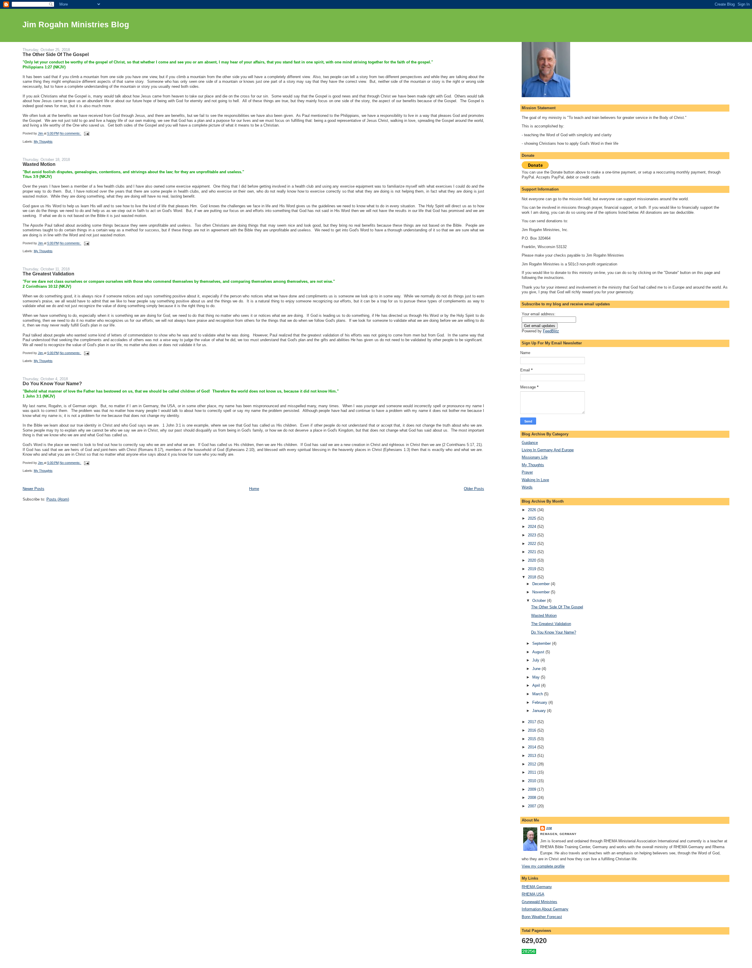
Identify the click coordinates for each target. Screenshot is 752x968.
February (540, 702)
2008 (532, 797)
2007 (532, 806)
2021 (532, 552)
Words (527, 487)
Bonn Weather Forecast (542, 917)
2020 (532, 560)
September (542, 643)
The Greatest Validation (48, 273)
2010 (532, 781)
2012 (532, 764)
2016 (532, 730)
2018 (532, 577)
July (536, 660)
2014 (532, 747)
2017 (532, 722)
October (539, 600)
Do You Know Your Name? (52, 383)
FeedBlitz (551, 331)
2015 (532, 739)
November (541, 592)
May (536, 677)
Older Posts (474, 488)
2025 (532, 518)
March (538, 694)
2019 (532, 569)
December (541, 584)
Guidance (530, 442)
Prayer (527, 472)
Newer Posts (33, 488)
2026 (532, 510)
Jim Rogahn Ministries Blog (75, 24)
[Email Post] (86, 133)
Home (254, 488)
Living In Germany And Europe (548, 450)
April (536, 685)
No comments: (70, 133)
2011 (532, 772)
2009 (532, 789)
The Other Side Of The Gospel (56, 54)
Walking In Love (535, 480)
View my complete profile (543, 866)
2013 (532, 755)
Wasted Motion (39, 164)
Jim (549, 828)
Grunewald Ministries (539, 902)
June (537, 668)
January (539, 710)
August (538, 652)
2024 (532, 526)
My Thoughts (43, 141)
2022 (532, 543)
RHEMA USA (533, 894)
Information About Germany (545, 909)
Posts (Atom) (57, 499)
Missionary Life (535, 457)
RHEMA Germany (537, 887)
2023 (532, 535)
